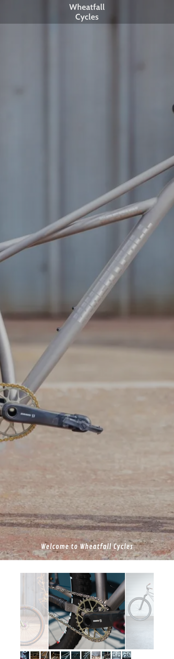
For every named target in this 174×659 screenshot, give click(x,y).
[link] (87, 19)
